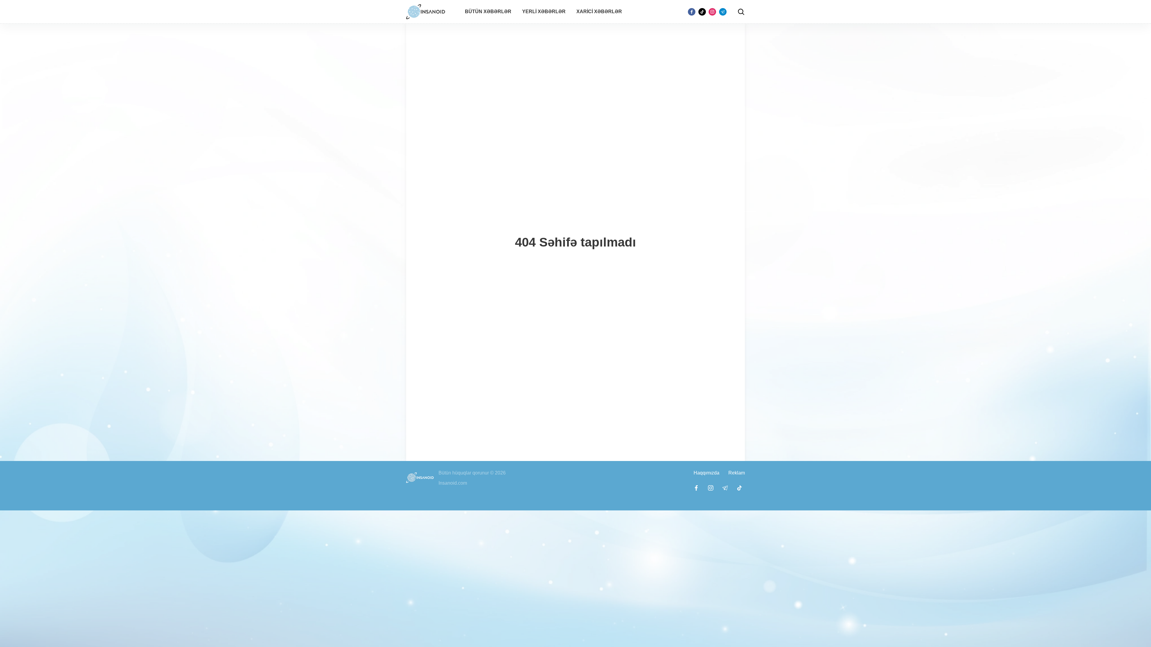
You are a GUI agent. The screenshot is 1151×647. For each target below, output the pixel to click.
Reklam (736, 472)
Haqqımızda (706, 472)
